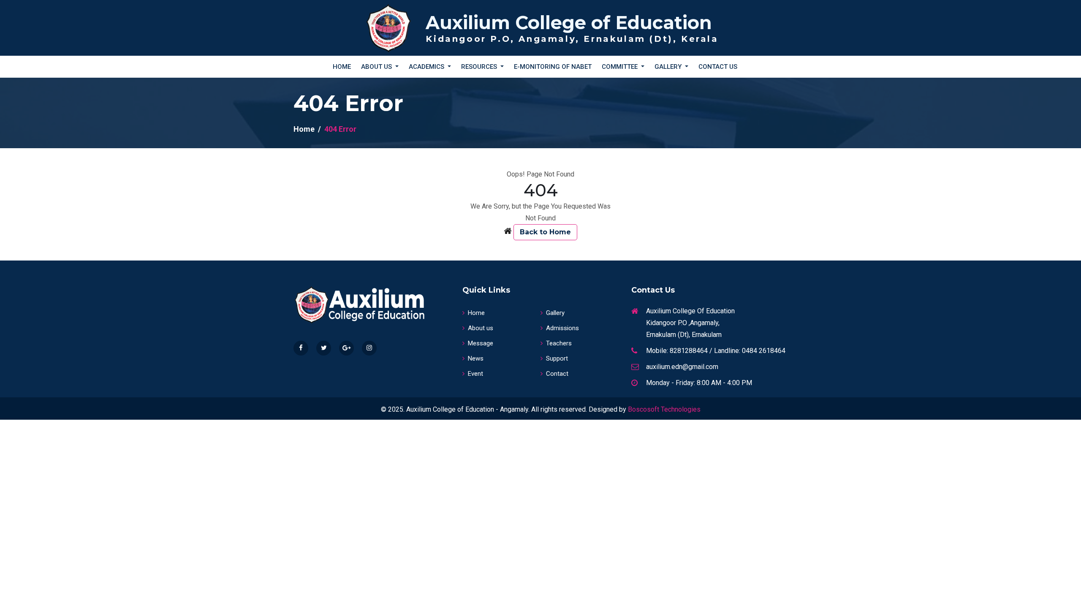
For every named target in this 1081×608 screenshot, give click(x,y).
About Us (377, 67)
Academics (427, 67)
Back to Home (545, 232)
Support (557, 358)
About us (480, 328)
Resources (480, 67)
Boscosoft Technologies (664, 409)
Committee (620, 67)
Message (480, 343)
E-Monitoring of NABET (553, 67)
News (475, 358)
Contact (557, 373)
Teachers (559, 343)
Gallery (669, 67)
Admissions (562, 328)
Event (475, 373)
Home (342, 67)
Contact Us (717, 67)
